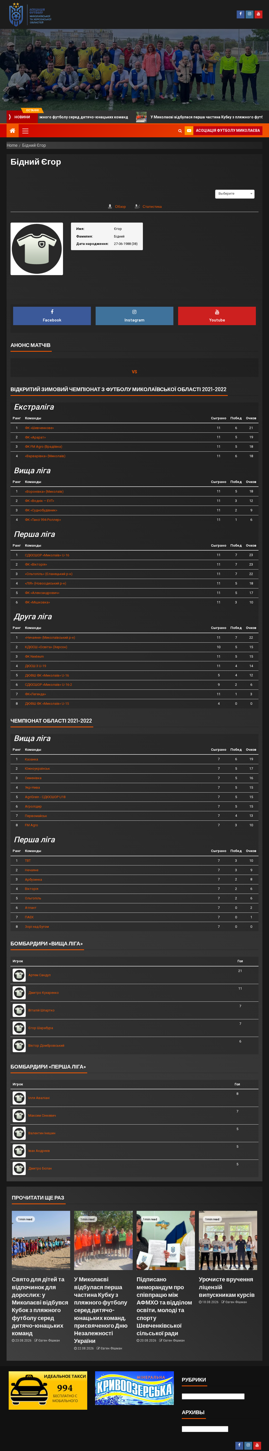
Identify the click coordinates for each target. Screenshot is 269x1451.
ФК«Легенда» (35, 694)
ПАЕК (29, 917)
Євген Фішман (49, 1340)
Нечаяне (31, 870)
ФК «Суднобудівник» (41, 510)
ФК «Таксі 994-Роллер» (43, 520)
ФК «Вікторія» (36, 564)
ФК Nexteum (34, 656)
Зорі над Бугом (37, 927)
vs (134, 371)
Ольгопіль (33, 898)
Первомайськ (36, 816)
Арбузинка (33, 879)
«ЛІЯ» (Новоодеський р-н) (45, 583)
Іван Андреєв (39, 1151)
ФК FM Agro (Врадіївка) (43, 447)
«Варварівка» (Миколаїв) (45, 456)
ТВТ (28, 861)
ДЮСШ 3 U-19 (35, 666)
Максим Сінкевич (42, 1115)
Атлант (31, 908)
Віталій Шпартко (41, 1010)
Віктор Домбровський (46, 1045)
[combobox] (234, 193)
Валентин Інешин (41, 1133)
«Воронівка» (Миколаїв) (44, 491)
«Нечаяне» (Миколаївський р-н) (50, 637)
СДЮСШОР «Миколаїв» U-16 (47, 555)
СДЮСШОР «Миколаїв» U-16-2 (48, 685)
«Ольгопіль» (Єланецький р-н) (49, 574)
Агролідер (33, 806)
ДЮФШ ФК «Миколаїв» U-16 (47, 675)
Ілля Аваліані (39, 1098)
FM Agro (31, 825)
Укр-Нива (32, 787)
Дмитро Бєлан (40, 1168)
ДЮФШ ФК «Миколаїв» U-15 (47, 704)
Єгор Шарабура (40, 1028)
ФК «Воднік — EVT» (39, 501)
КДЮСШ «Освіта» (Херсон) (46, 647)
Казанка (31, 759)
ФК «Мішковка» (37, 602)
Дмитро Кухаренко (43, 993)
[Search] (180, 131)
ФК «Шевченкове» (39, 428)
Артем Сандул (39, 975)
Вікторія (31, 889)
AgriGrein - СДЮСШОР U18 (45, 797)
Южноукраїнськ (37, 768)
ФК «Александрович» (42, 593)
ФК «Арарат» (35, 437)
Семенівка (33, 778)
